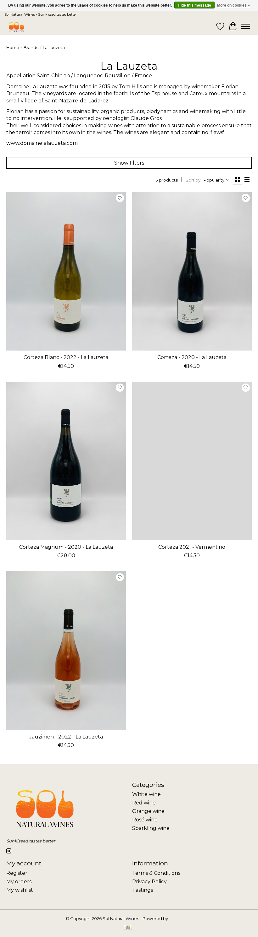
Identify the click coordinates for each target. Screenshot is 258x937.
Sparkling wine (151, 828)
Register (16, 873)
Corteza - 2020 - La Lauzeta (192, 357)
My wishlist (19, 890)
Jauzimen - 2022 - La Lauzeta (66, 737)
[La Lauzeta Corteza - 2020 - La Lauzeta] (192, 271)
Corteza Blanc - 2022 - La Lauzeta (66, 357)
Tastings (142, 890)
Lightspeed (181, 918)
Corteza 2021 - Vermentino (191, 547)
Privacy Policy (149, 882)
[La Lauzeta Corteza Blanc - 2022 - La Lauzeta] (66, 271)
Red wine (144, 803)
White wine (146, 794)
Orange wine (148, 811)
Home (12, 47)
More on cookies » (233, 5)
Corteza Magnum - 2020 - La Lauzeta (66, 547)
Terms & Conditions (156, 873)
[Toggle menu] (245, 26)
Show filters (129, 163)
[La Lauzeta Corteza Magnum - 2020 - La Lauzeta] (66, 461)
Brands (31, 47)
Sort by (193, 179)
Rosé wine (145, 820)
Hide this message (194, 5)
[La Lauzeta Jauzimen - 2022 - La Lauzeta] (66, 650)
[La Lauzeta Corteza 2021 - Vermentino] (192, 461)
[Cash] (128, 928)
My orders (18, 882)
